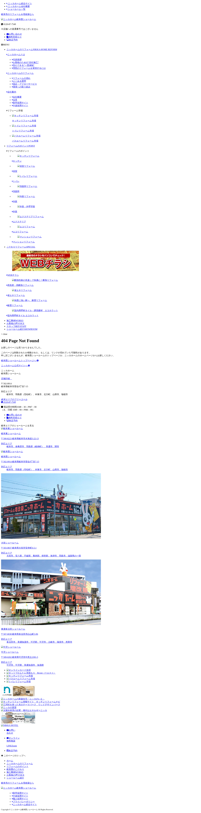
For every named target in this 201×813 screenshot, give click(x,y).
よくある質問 (19, 81)
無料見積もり (15, 37)
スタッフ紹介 (16, 326)
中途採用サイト (20, 105)
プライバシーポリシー (24, 801)
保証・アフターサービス (25, 84)
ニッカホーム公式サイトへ (14, 365)
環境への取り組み (21, 87)
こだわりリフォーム (21, 247)
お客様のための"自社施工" (26, 62)
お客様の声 (15, 323)
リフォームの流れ (21, 78)
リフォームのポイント (21, 146)
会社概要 (17, 97)
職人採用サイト (20, 799)
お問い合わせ (15, 34)
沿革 (15, 100)
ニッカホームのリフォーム (32, 49)
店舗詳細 (5, 378)
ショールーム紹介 (22, 329)
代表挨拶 (17, 59)
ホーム (10, 761)
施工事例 (15, 320)
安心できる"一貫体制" (23, 65)
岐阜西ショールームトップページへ (19, 360)
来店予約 (13, 40)
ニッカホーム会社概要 (18, 6)
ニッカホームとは (16, 54)
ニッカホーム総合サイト (19, 3)
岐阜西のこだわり (15, 769)
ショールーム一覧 (16, 9)
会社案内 (11, 92)
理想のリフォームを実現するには (29, 68)
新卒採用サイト (20, 103)
